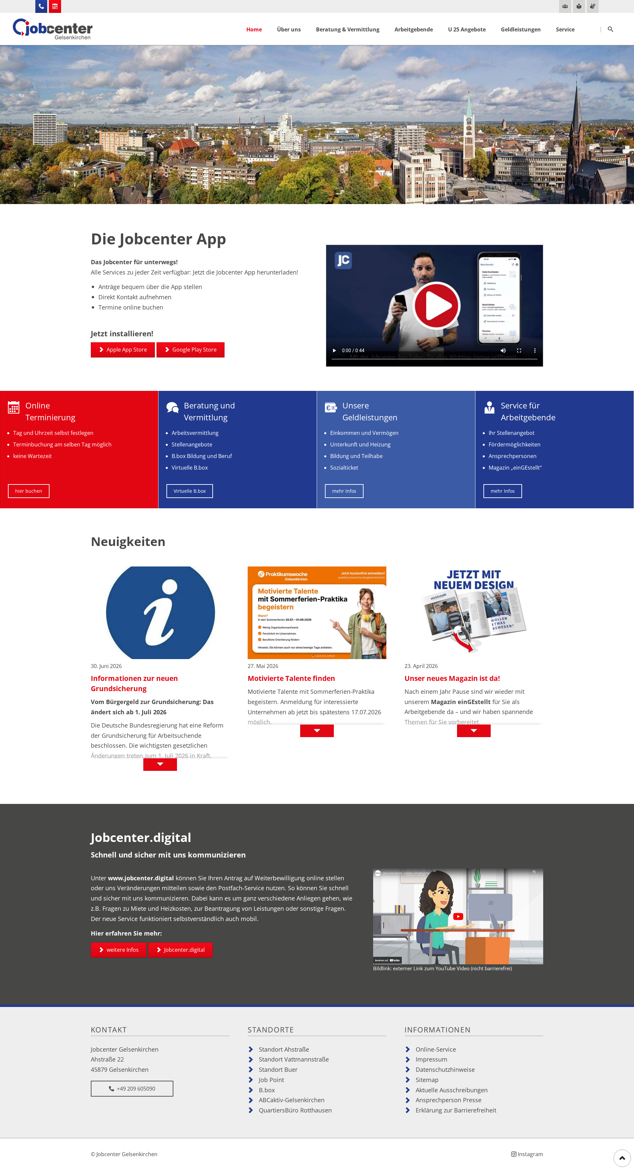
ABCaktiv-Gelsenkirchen (292, 1100)
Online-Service (436, 1049)
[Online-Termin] (55, 6)
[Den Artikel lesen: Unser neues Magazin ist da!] (474, 612)
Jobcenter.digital (184, 949)
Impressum (431, 1059)
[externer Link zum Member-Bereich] (565, 6)
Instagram (530, 1154)
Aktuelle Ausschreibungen (452, 1090)
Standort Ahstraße (284, 1049)
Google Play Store (194, 349)
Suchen (610, 29)
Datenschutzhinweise (445, 1069)
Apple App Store (126, 349)
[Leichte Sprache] (579, 6)
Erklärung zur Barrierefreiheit (456, 1110)
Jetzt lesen (430, 731)
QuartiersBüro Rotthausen (295, 1110)
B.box (267, 1090)
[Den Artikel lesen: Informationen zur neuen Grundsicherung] (160, 612)
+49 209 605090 (135, 1088)
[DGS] (593, 6)
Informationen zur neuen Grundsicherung (134, 683)
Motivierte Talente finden (291, 678)
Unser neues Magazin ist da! (452, 678)
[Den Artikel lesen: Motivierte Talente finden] (317, 612)
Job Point (271, 1079)
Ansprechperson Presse (448, 1100)
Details (123, 765)
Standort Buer (278, 1069)
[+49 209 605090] (41, 6)
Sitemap (427, 1079)
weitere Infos (122, 949)
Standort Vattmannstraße (294, 1059)
